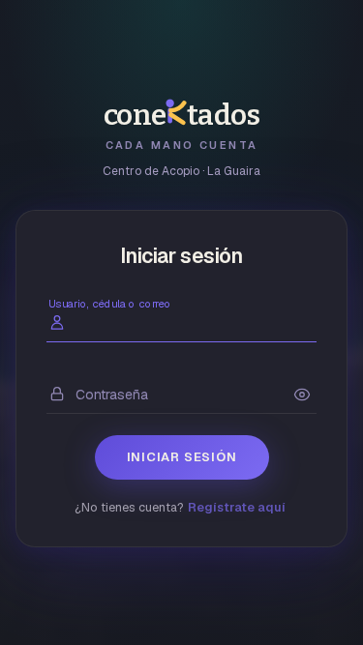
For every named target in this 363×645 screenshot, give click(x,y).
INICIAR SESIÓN (182, 457)
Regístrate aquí (237, 507)
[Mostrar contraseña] (302, 394)
